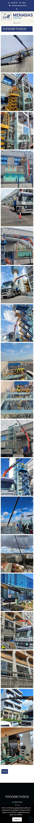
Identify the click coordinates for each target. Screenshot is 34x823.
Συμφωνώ (17, 819)
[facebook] (16, 9)
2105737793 (14, 2)
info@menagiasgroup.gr (19, 5)
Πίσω (4, 771)
